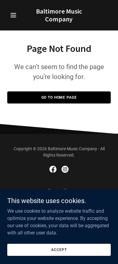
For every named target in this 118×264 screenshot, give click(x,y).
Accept (59, 249)
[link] (59, 20)
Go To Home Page (59, 97)
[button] (15, 15)
